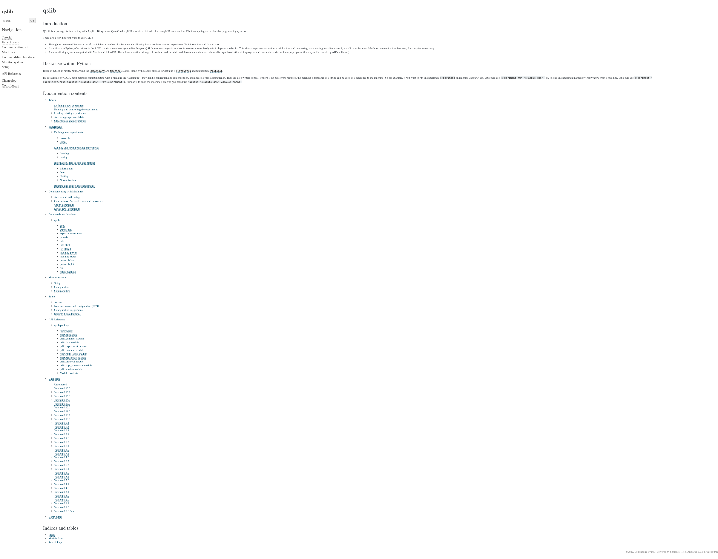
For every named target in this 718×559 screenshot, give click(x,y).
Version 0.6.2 (61, 465)
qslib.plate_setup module (73, 354)
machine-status (68, 256)
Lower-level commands (67, 208)
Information (66, 168)
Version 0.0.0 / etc (64, 511)
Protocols (65, 138)
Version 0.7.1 (61, 453)
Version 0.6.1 (61, 469)
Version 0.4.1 (61, 484)
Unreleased (60, 384)
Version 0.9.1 (61, 434)
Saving (63, 157)
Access (58, 302)
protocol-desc (67, 260)
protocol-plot (67, 264)
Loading (64, 153)
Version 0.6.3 (61, 461)
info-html (65, 245)
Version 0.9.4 (61, 422)
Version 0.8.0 (61, 449)
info (62, 241)
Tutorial (53, 100)
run (61, 268)
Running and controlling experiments (74, 185)
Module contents (69, 373)
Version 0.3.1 (61, 492)
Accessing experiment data (69, 117)
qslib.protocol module (72, 361)
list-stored (65, 249)
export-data (66, 229)
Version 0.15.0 (62, 396)
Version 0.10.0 (62, 419)
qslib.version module (71, 369)
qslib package (61, 325)
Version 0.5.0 (61, 480)
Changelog (54, 378)
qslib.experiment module (73, 346)
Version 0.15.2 (62, 388)
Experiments (55, 126)
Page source (711, 551)
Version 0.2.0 (61, 499)
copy (62, 225)
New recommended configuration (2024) (76, 306)
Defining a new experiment (69, 105)
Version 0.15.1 (62, 392)
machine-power (68, 252)
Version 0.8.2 (61, 442)
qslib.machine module (72, 350)
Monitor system (57, 277)
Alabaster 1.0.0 (695, 551)
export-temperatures (71, 233)
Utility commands (64, 204)
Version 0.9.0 (61, 438)
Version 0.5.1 (61, 476)
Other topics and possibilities (70, 121)
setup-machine (68, 272)
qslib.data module (69, 342)
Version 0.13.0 (62, 403)
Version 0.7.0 (61, 457)
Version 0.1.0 (61, 507)
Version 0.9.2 (61, 430)
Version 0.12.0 (62, 407)
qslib (56, 220)
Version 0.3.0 (61, 495)
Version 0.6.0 (61, 472)
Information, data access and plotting (74, 162)
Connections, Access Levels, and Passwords (78, 201)
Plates (63, 141)
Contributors (55, 516)
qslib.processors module (73, 357)
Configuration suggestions (68, 310)
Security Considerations (67, 314)
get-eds (64, 237)
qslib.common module (72, 338)
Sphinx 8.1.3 (677, 551)
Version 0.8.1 (61, 446)
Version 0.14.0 (62, 400)
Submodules (66, 331)
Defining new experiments (68, 132)
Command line (62, 291)
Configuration (61, 287)
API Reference (57, 319)
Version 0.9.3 (61, 426)
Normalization (68, 180)
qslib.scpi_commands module (76, 365)
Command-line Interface (62, 214)
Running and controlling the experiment (76, 109)
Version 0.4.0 (61, 488)
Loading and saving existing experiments (76, 147)
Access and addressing (67, 197)
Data (62, 172)
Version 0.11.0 (62, 411)
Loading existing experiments (70, 113)
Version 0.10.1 (62, 415)
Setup (57, 283)
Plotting (64, 176)
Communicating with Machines (66, 191)
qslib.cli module (68, 334)
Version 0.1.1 (61, 503)
